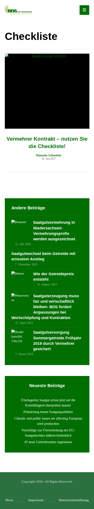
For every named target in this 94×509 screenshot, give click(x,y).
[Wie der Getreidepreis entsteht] (20, 280)
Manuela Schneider (48, 155)
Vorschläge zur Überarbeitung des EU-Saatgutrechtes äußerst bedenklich (48, 432)
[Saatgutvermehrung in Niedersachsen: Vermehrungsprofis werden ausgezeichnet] (20, 228)
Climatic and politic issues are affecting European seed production (48, 421)
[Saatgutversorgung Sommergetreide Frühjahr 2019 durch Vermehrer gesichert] (20, 338)
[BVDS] (18, 9)
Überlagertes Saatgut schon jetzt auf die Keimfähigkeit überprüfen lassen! (48, 402)
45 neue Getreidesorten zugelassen (48, 442)
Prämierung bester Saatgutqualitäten (48, 412)
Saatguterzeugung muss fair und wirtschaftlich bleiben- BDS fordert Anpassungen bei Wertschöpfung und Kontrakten (45, 307)
